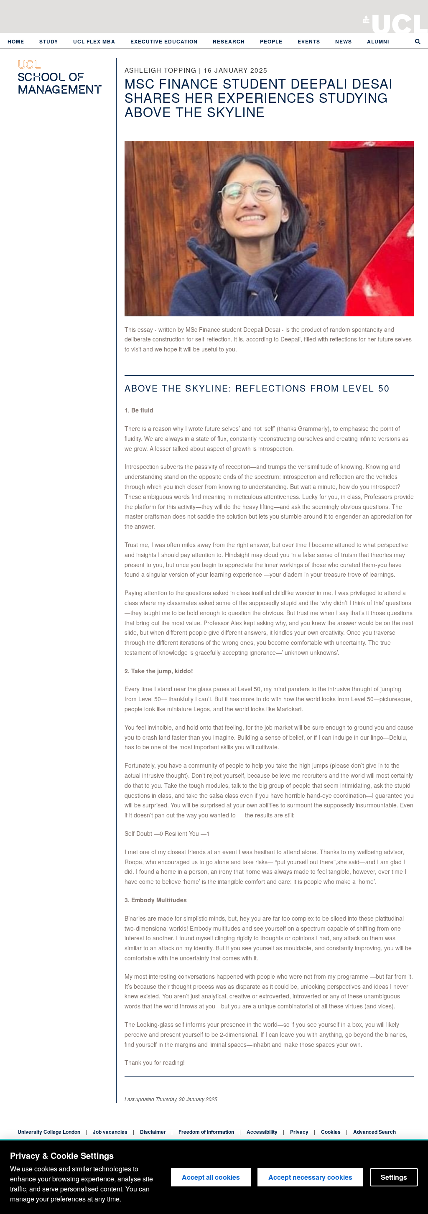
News (343, 41)
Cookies (331, 1131)
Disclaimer (153, 1131)
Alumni (378, 41)
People (271, 41)
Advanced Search (374, 1131)
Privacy (299, 1131)
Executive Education (164, 41)
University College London (400, 23)
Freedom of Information (206, 1131)
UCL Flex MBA (94, 41)
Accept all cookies (211, 1177)
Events (309, 41)
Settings (394, 1177)
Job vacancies (110, 1131)
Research (229, 41)
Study (48, 41)
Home (16, 41)
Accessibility (262, 1131)
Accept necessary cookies (310, 1177)
